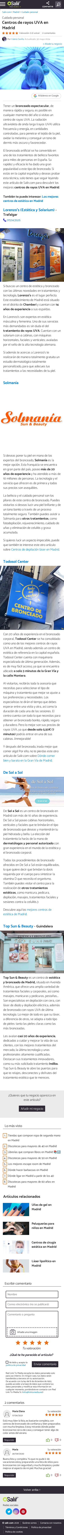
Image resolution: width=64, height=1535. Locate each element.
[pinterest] (23, 1511)
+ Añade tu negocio (52, 44)
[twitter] (9, 1511)
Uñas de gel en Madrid (42, 1207)
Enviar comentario (45, 1364)
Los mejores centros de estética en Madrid (30, 199)
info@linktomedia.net (33, 1392)
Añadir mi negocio (32, 1108)
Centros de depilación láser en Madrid (35, 549)
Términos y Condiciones (16, 1527)
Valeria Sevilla (17, 39)
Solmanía (10, 383)
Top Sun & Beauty (18, 926)
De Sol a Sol (13, 772)
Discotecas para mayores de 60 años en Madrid (31, 1184)
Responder (9, 1440)
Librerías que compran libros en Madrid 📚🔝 (34, 1152)
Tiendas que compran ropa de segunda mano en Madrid (34, 1138)
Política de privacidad (41, 1527)
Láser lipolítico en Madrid (44, 1263)
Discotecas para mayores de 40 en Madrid (32, 1146)
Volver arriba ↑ (32, 1490)
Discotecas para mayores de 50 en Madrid (32, 1158)
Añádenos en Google (48, 96)
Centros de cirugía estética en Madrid (44, 1245)
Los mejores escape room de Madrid (29, 1164)
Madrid (16, 12)
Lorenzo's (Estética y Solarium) (29, 210)
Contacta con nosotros (50, 1523)
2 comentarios (48, 33)
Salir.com (6, 12)
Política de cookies (14, 1532)
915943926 (13, 220)
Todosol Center (16, 562)
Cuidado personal (30, 12)
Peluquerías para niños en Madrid (43, 1226)
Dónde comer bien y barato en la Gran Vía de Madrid (29, 758)
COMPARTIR (47, 6)
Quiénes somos (29, 1523)
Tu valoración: (31, 1349)
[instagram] (16, 1511)
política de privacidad (16, 1365)
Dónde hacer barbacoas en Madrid (28, 1170)
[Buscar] (59, 4)
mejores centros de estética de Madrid (27, 912)
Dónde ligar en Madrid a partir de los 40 (31, 1176)
